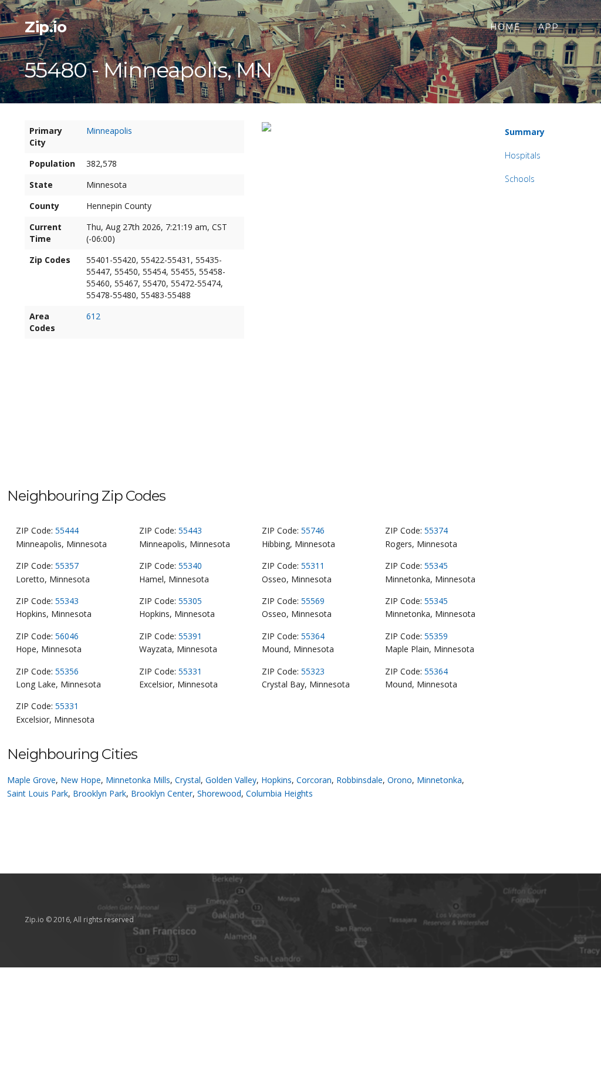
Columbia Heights (279, 793)
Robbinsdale (359, 779)
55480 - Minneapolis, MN (148, 70)
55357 (67, 565)
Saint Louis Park (37, 793)
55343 (67, 600)
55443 (190, 530)
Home (505, 27)
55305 (190, 600)
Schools (520, 178)
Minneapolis (109, 130)
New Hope (80, 779)
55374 (436, 530)
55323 (313, 671)
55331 (190, 671)
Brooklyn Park (99, 793)
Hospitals (523, 155)
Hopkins (276, 779)
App (548, 27)
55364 (313, 636)
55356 (67, 671)
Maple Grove (31, 779)
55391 (190, 636)
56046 (67, 636)
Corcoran (314, 779)
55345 (436, 565)
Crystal (188, 779)
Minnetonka (439, 779)
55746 (313, 530)
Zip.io (45, 27)
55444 (67, 530)
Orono (399, 779)
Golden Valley (230, 779)
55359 (436, 636)
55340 (190, 565)
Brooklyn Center (162, 793)
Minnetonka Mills (138, 779)
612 (93, 316)
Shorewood (219, 793)
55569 (313, 600)
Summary (525, 131)
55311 (313, 565)
